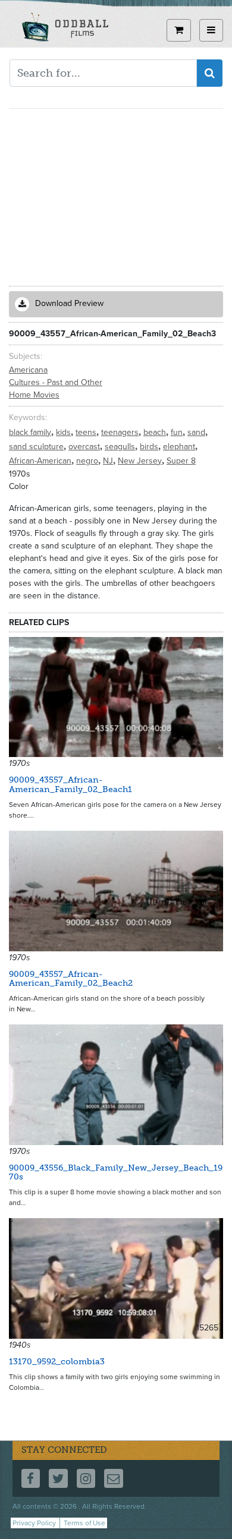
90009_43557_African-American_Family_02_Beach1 (70, 784)
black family (31, 432)
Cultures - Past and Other (55, 382)
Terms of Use (84, 1523)
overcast (85, 446)
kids (64, 432)
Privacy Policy (34, 1523)
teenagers (121, 432)
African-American (41, 461)
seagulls (121, 446)
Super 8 (181, 461)
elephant (180, 446)
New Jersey (141, 461)
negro (88, 461)
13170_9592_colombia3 (57, 1362)
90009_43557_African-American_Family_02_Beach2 (71, 978)
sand (197, 432)
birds (150, 446)
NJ (109, 461)
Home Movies (34, 395)
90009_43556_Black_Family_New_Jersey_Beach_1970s (115, 1172)
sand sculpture (37, 446)
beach (155, 432)
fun (178, 432)
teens (87, 432)
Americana (28, 370)
